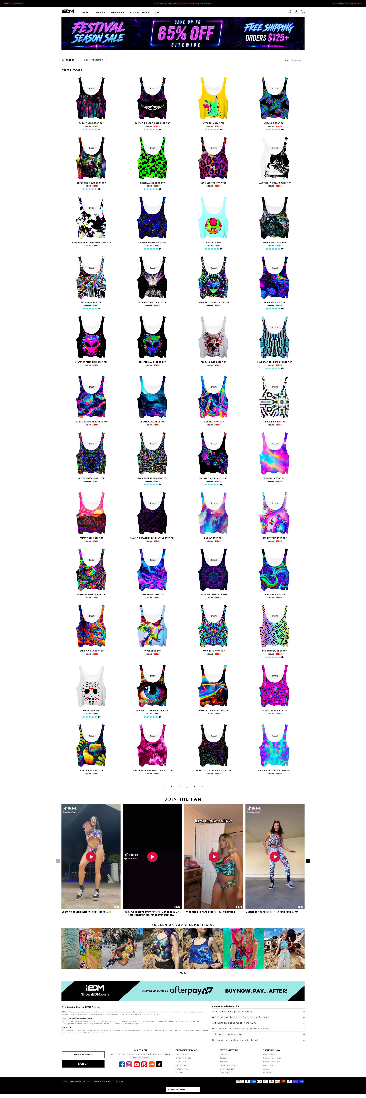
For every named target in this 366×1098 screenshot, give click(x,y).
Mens (99, 12)
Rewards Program (228, 1065)
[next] (308, 861)
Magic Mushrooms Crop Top (152, 478)
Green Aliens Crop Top (152, 183)
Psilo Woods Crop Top (91, 123)
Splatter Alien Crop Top (152, 362)
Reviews (223, 1058)
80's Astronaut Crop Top (152, 302)
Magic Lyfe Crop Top (213, 651)
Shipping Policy (183, 1058)
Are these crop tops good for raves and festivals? (241, 1017)
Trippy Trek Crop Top (91, 538)
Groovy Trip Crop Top (274, 538)
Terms (85, 1081)
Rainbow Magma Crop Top (91, 594)
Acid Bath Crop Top (274, 302)
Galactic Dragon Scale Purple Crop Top (152, 538)
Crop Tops (296, 60)
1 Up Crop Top (213, 242)
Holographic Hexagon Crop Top (274, 362)
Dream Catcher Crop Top (152, 242)
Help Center (182, 1054)
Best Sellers (269, 1054)
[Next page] (202, 787)
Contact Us (181, 1065)
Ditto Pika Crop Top (213, 123)
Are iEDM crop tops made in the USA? (234, 1023)
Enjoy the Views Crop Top (91, 183)
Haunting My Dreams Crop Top (274, 183)
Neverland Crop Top (274, 242)
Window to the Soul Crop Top (152, 711)
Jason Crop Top (91, 711)
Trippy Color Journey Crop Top (213, 770)
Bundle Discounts (271, 1062)
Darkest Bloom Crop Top (213, 478)
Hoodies (267, 1073)
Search (179, 1073)
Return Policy (182, 1069)
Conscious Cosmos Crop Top (213, 302)
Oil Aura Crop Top (91, 302)
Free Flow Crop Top (152, 594)
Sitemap (64, 1081)
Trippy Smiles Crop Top (274, 711)
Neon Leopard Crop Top (214, 183)
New (85, 12)
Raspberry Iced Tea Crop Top (274, 770)
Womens (116, 12)
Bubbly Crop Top (213, 538)
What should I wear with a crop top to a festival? (240, 1028)
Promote (223, 1062)
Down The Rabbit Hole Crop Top (152, 123)
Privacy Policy (75, 1081)
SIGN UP (83, 1064)
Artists (266, 1069)
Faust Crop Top (152, 651)
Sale (158, 12)
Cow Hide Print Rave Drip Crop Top (91, 242)
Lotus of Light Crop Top (213, 594)
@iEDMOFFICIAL (199, 925)
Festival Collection (272, 1058)
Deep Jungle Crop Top (91, 770)
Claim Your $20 (227, 1069)
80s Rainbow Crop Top (274, 651)
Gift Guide (268, 1065)
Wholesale (224, 1073)
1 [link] (163, 787)
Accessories (138, 12)
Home (287, 60)
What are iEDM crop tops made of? (232, 1011)
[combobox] (183, 1090)
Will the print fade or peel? (228, 1034)
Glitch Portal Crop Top (91, 478)
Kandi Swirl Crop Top (91, 651)
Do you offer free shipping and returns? (235, 1040)
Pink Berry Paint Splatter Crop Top (152, 770)
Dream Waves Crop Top (152, 422)
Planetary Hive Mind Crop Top (91, 422)
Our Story (224, 1054)
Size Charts (181, 1062)
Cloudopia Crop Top (274, 478)
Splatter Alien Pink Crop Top (91, 362)
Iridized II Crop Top (274, 422)
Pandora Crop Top (213, 422)
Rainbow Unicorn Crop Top (213, 711)
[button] (290, 11)
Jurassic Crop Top (274, 123)
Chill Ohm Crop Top (274, 594)
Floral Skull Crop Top (213, 362)
